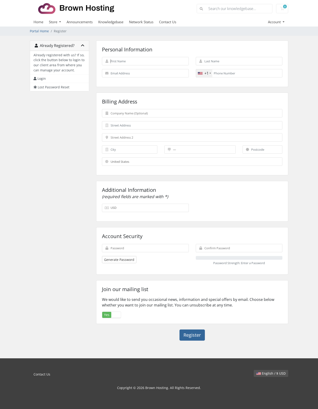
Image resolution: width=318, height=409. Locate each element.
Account (275, 22)
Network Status (141, 22)
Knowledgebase (110, 22)
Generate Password (119, 259)
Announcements (80, 22)
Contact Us (167, 22)
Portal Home (39, 31)
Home (38, 22)
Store (53, 22)
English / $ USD (273, 373)
